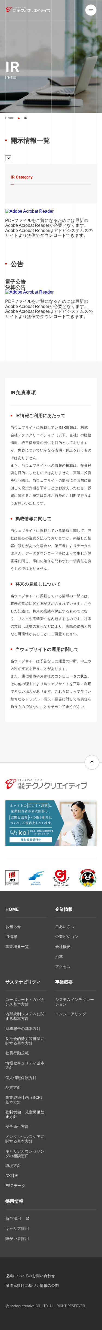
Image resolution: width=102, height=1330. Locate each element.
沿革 (59, 956)
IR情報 (11, 936)
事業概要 (64, 982)
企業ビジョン (67, 936)
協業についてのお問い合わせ (30, 1276)
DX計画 (11, 1175)
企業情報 (64, 909)
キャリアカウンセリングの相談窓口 (24, 1153)
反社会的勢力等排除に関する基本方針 (24, 1040)
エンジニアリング (70, 1014)
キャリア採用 (17, 1228)
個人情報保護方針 (21, 1078)
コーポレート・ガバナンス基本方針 (24, 1001)
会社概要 (63, 946)
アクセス (63, 967)
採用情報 (14, 1201)
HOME (12, 909)
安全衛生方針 (17, 1126)
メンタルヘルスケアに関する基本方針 (24, 1138)
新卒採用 (13, 1218)
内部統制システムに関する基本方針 (24, 1016)
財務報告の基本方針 (23, 1028)
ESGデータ (15, 1185)
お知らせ (13, 926)
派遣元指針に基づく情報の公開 (32, 1285)
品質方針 (13, 1087)
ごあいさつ (65, 926)
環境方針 (13, 1165)
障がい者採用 (17, 1238)
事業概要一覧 (17, 946)
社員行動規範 (17, 1053)
